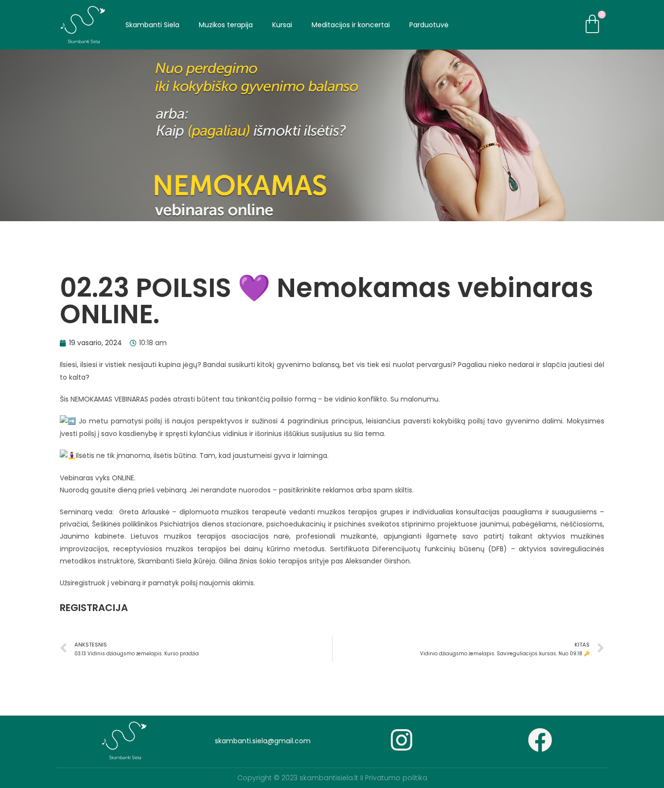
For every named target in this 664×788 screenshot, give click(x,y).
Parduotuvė (429, 25)
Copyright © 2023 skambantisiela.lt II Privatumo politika (332, 778)
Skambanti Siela (152, 25)
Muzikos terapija (226, 25)
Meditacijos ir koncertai (351, 25)
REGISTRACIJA (94, 607)
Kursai (282, 25)
